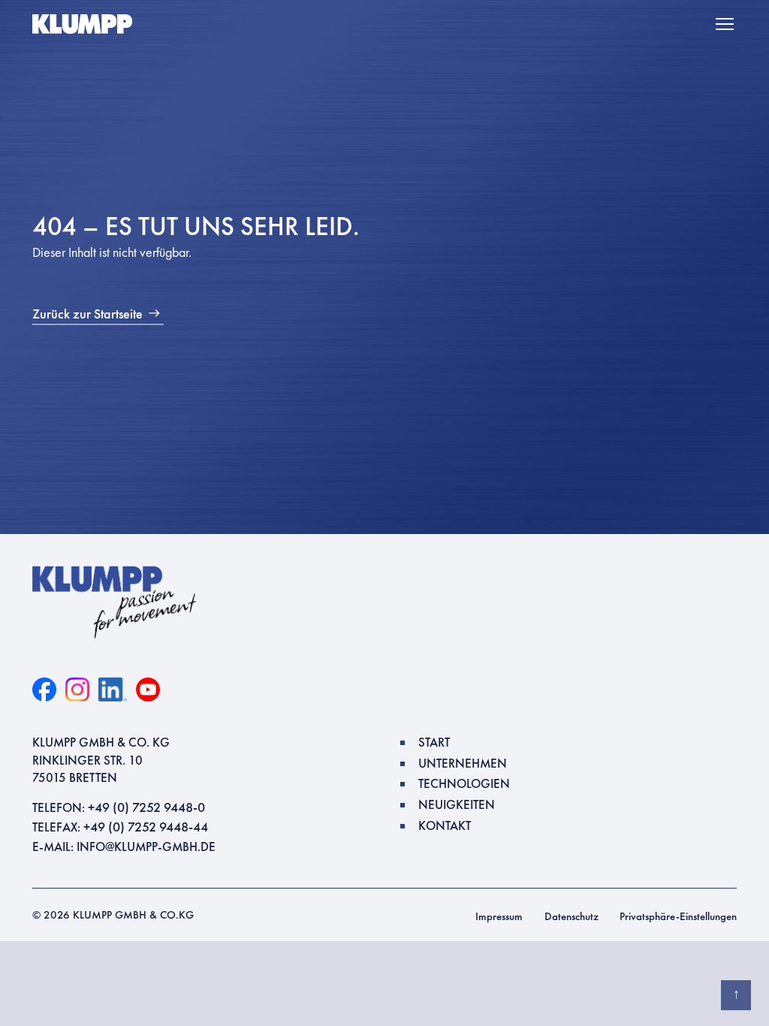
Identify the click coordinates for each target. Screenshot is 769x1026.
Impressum (499, 916)
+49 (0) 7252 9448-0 (146, 807)
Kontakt (444, 825)
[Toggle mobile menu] (726, 24)
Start (434, 742)
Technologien (464, 783)
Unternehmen (462, 763)
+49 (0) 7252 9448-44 (145, 826)
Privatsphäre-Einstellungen (678, 916)
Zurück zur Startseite (87, 313)
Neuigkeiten (456, 804)
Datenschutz (571, 916)
